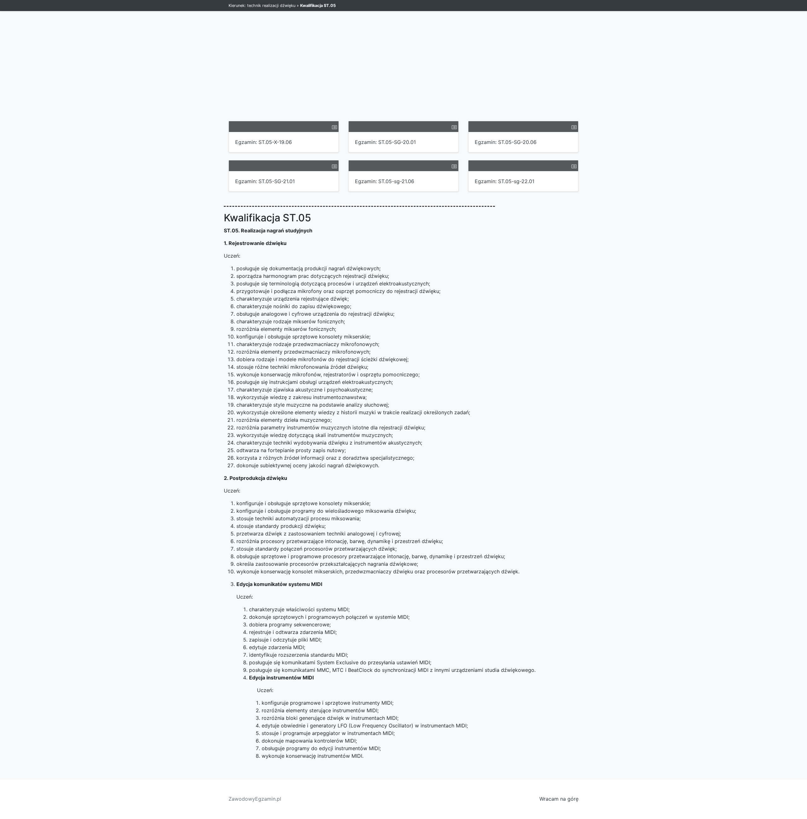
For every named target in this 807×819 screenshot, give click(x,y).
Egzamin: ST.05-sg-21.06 (384, 181)
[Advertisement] (403, 73)
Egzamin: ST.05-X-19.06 (263, 142)
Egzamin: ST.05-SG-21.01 (265, 181)
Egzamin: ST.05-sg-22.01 (504, 181)
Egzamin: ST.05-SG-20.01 (385, 142)
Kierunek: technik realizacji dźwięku (262, 5)
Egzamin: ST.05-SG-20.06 (506, 142)
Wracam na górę (558, 799)
